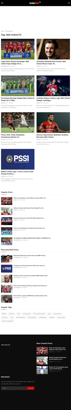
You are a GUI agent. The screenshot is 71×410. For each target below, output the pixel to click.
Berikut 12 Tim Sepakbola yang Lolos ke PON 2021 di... (58, 368)
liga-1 (49, 313)
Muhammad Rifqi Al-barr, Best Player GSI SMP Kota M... (30, 255)
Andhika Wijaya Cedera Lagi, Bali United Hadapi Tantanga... (53, 99)
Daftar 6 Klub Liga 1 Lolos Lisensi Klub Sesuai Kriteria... (17, 173)
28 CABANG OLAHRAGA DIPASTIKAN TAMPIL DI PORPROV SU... (32, 238)
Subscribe (30, 388)
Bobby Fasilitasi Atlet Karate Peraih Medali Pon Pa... (29, 208)
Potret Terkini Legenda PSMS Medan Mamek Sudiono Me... (31, 295)
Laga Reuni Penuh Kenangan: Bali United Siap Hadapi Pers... (15, 62)
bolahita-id (11, 313)
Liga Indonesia (26, 313)
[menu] (2, 3)
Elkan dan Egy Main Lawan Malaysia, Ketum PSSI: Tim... (30, 198)
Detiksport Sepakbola (7, 321)
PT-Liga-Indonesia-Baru (39, 313)
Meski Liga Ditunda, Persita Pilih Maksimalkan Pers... (29, 218)
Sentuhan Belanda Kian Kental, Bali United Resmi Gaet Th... (51, 62)
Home (2, 31)
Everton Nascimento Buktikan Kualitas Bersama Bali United (52, 136)
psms (11, 317)
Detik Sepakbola (32, 317)
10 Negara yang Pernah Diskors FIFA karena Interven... (30, 265)
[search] (69, 3)
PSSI (18, 313)
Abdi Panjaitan (4, 66)
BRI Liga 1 (4, 317)
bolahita (38, 66)
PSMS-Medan (42, 317)
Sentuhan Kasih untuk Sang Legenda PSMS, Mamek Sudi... (31, 275)
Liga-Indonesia (57, 313)
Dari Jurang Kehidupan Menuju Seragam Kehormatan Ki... (31, 285)
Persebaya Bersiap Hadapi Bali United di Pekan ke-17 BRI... (17, 99)
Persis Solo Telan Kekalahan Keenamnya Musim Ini (13, 136)
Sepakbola (51, 317)
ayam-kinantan (61, 317)
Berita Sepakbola (20, 317)
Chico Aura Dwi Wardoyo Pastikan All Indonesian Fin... (30, 228)
